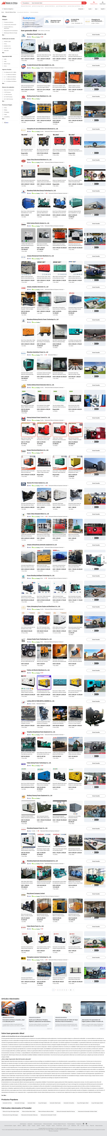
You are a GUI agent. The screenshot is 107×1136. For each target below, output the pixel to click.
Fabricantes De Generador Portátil (48, 1115)
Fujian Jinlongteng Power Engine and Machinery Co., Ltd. (43, 606)
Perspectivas (78, 1123)
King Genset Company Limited (36, 893)
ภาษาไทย (82, 1125)
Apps (96, 9)
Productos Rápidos (71, 1123)
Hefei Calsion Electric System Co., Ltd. (38, 223)
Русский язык (59, 1125)
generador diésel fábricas (50, 6)
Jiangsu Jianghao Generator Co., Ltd (37, 286)
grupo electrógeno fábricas (61, 6)
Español (38, 1125)
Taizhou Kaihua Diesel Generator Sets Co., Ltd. (40, 384)
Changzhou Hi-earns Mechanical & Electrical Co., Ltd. (42, 128)
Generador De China (7, 1103)
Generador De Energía (20, 1103)
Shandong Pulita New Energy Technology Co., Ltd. (41, 190)
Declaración (30, 1123)
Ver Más (3, 1095)
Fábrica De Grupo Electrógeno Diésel (11, 1111)
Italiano (53, 1125)
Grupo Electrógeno (42, 1103)
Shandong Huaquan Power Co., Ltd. (37, 828)
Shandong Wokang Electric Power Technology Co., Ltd (42, 319)
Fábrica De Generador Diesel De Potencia (66, 1111)
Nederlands (73, 1125)
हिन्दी (78, 1125)
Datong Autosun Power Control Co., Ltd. (38, 417)
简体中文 (19, 1125)
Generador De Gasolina (69, 1103)
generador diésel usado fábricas (74, 6)
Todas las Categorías (8, 9)
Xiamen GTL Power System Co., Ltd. (37, 483)
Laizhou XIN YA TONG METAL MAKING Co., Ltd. (40, 701)
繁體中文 (24, 1125)
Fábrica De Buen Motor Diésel (28, 1111)
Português (48, 1125)
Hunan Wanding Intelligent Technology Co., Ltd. (41, 575)
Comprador (80, 9)
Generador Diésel (31, 1103)
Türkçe (87, 1125)
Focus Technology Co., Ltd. (50, 1128)
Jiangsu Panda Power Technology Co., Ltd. (39, 639)
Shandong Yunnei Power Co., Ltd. (36, 34)
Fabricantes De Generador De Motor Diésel (87, 1111)
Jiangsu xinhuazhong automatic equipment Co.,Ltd (42, 544)
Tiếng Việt (92, 1125)
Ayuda (89, 9)
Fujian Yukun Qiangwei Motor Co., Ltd (38, 513)
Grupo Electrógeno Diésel (82, 1103)
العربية (68, 1125)
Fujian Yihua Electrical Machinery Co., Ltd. (39, 159)
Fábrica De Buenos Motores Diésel (46, 1111)
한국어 (64, 1125)
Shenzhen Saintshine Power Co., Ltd (37, 352)
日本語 (29, 1125)
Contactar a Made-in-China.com (59, 1123)
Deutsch (43, 1125)
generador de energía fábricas (38, 6)
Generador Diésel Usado (55, 1103)
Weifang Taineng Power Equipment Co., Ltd (39, 795)
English (14, 1125)
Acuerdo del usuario (38, 1123)
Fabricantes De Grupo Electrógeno (10, 1115)
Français (33, 1125)
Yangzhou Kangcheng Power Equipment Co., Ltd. (41, 732)
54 (70, 990)
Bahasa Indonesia (99, 1125)
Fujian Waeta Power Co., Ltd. (35, 926)
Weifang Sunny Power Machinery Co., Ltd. (39, 96)
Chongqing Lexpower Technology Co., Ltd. (39, 957)
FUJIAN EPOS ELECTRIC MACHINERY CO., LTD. (40, 65)
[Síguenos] (83, 1123)
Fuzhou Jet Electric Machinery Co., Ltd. (38, 670)
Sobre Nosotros (23, 1123)
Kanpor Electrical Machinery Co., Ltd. (38, 450)
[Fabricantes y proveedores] (9, 3)
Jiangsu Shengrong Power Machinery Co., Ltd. (40, 256)
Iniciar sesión (103, 4)
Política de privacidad (47, 1123)
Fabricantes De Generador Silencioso (29, 1115)
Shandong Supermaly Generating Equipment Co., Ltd (42, 861)
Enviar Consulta (96, 34)
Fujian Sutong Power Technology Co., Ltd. (39, 763)
